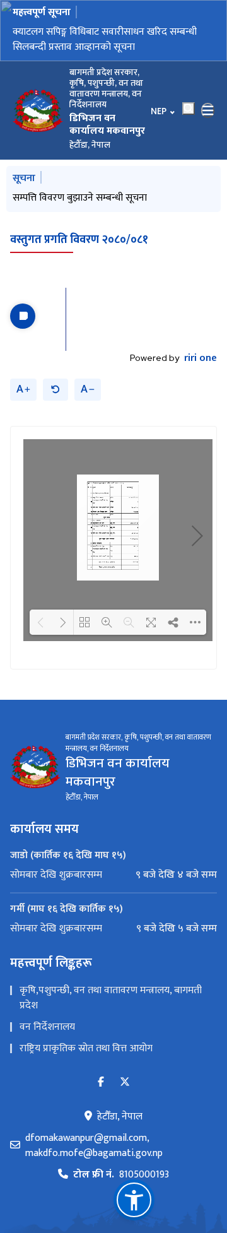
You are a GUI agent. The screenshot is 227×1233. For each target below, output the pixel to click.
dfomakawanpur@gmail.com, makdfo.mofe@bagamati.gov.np (94, 1146)
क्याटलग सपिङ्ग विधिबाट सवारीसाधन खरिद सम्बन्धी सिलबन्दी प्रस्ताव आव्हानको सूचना (105, 39)
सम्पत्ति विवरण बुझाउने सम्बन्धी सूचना (80, 197)
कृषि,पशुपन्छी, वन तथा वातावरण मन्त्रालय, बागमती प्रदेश (111, 998)
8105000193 (121, 1175)
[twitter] (125, 1082)
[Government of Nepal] (38, 110)
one (200, 358)
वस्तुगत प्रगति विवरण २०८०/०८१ (79, 239)
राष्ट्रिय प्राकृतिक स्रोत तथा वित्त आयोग (86, 1048)
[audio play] (22, 316)
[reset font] (55, 390)
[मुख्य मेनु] (208, 110)
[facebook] (101, 1082)
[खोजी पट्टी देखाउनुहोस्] (188, 108)
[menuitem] (113, 875)
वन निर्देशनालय (47, 1026)
